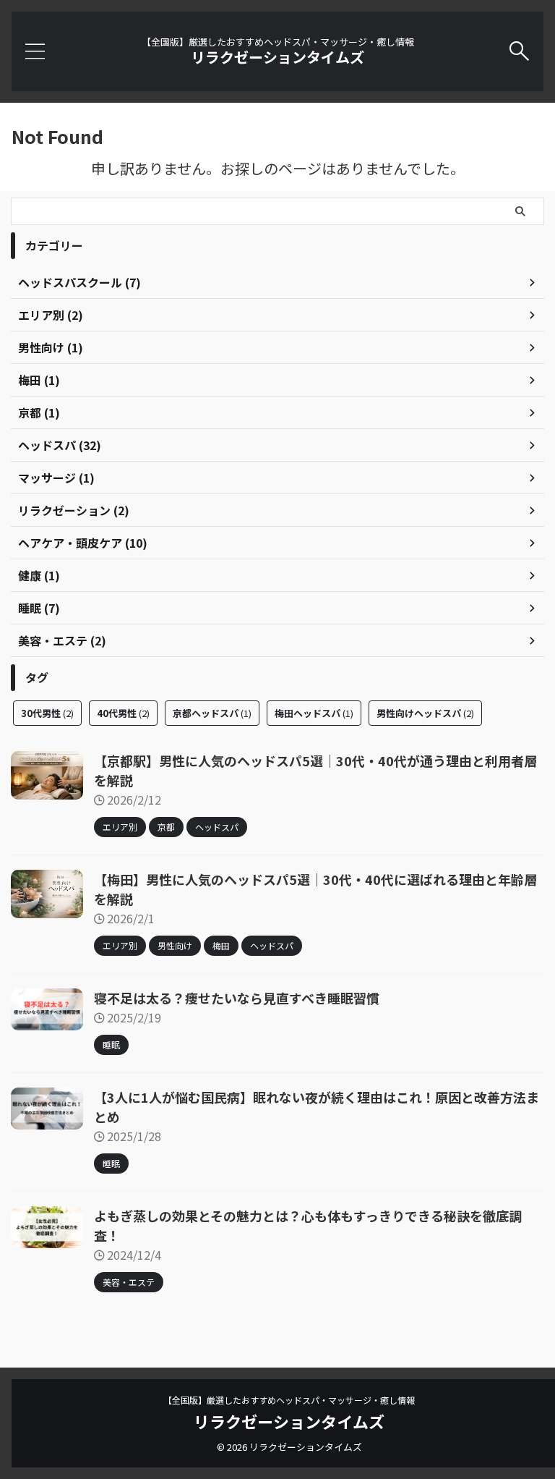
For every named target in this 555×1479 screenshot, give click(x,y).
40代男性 (123, 713)
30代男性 (47, 713)
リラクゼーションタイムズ (277, 56)
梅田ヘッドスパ (314, 713)
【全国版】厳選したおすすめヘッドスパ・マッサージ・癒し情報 (289, 1400)
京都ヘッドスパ (212, 713)
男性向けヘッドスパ (425, 713)
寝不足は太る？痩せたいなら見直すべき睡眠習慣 (236, 997)
